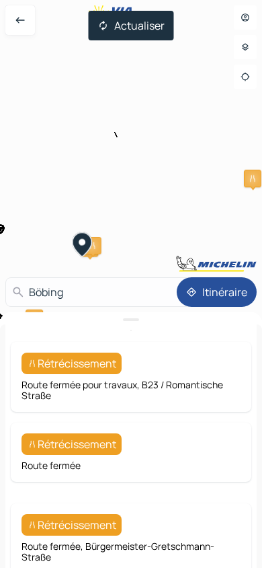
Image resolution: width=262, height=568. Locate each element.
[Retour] (20, 20)
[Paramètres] (245, 47)
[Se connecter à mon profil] (245, 17)
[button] (252, 178)
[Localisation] (245, 77)
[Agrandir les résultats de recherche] (131, 319)
